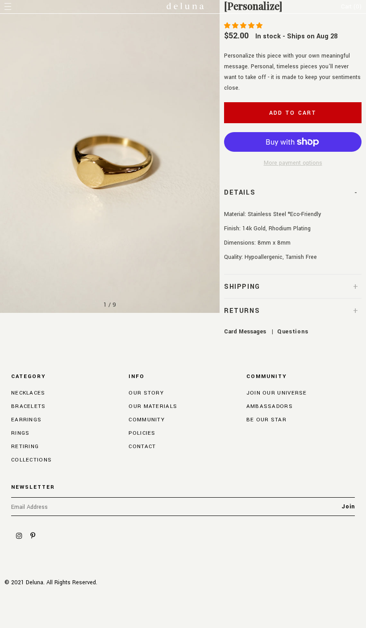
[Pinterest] (33, 536)
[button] (244, 26)
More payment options (293, 163)
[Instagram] (19, 536)
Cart (351, 7)
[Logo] (185, 7)
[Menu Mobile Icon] (8, 6)
